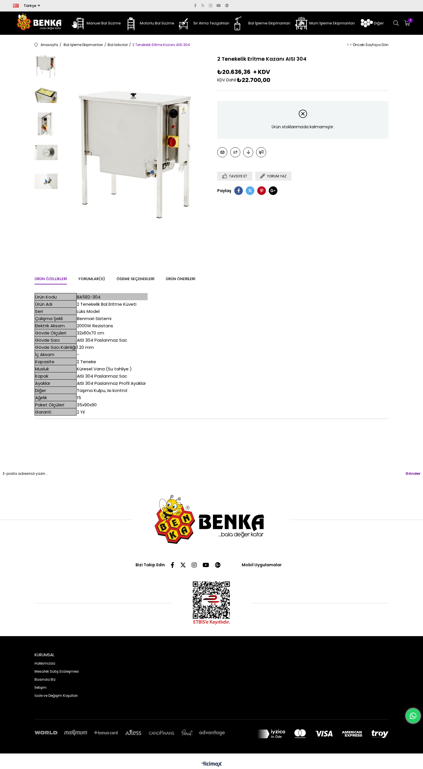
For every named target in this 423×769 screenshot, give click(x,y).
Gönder (413, 473)
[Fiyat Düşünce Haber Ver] (248, 152)
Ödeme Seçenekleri (135, 279)
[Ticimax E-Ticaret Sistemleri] (211, 765)
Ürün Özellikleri (51, 279)
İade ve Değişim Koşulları (56, 695)
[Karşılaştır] (235, 152)
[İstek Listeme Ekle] (222, 152)
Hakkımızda (45, 663)
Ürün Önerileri (180, 279)
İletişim (41, 687)
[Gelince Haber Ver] (261, 152)
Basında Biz (45, 679)
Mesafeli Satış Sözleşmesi (57, 671)
